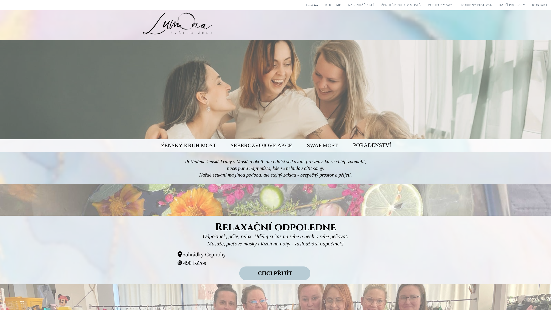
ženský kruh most (188, 146)
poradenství (372, 145)
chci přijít (275, 273)
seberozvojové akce (261, 146)
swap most (322, 146)
